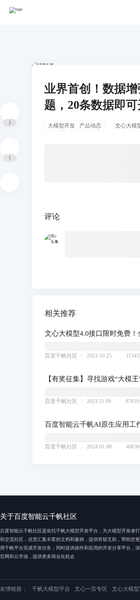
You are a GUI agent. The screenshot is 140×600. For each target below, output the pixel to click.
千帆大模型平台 (51, 589)
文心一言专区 (91, 589)
